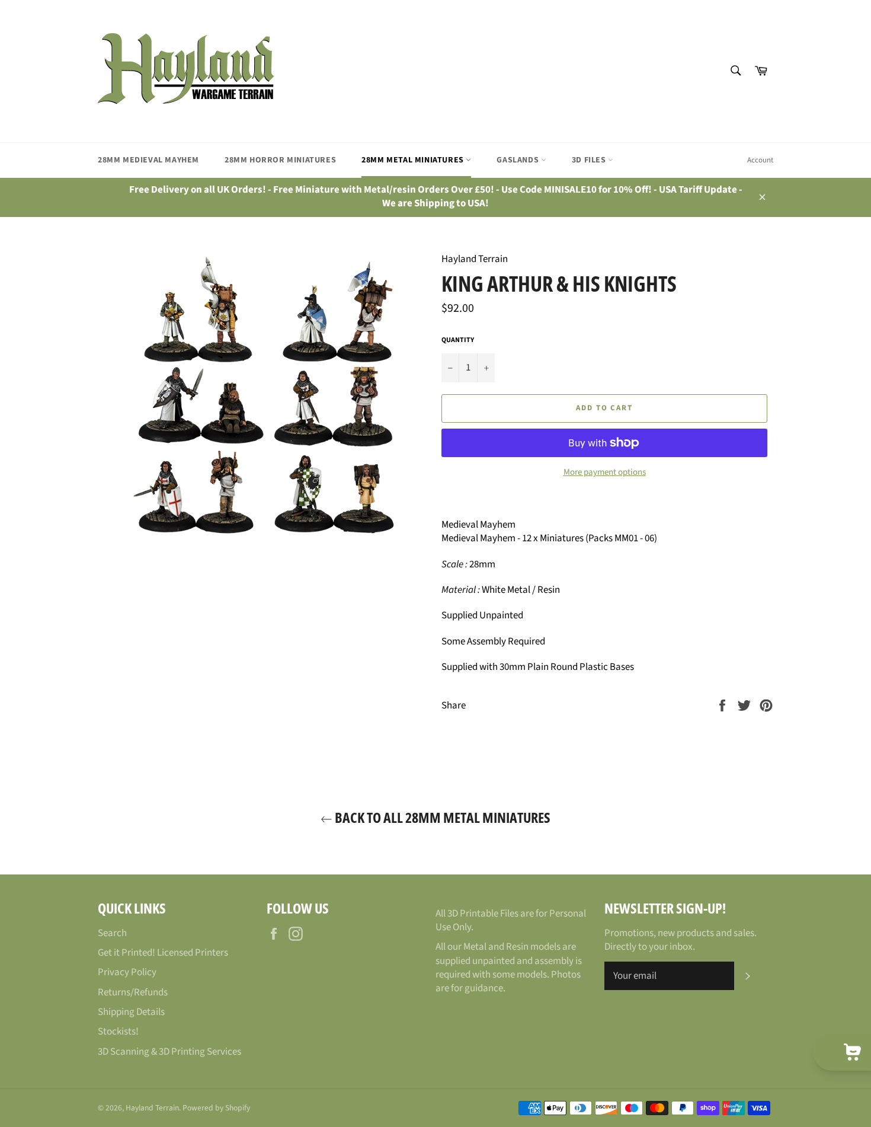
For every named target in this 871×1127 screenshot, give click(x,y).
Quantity (457, 340)
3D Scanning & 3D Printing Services (169, 1052)
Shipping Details (131, 1012)
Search (112, 933)
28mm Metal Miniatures (413, 160)
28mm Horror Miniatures (280, 160)
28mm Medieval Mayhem (148, 160)
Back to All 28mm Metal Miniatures (441, 817)
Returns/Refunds (133, 992)
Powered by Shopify (216, 1107)
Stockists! (118, 1031)
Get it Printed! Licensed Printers (163, 953)
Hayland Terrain (152, 1107)
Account (760, 160)
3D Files (590, 160)
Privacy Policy (127, 972)
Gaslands (518, 160)
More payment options (604, 472)
